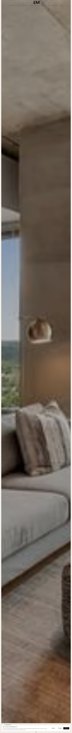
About (18, 5)
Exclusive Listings (25, 5)
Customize (60, 728)
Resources (44, 5)
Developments (37, 5)
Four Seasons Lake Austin (52, 5)
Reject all (53, 728)
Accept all (66, 728)
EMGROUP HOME (12, 5)
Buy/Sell (31, 5)
